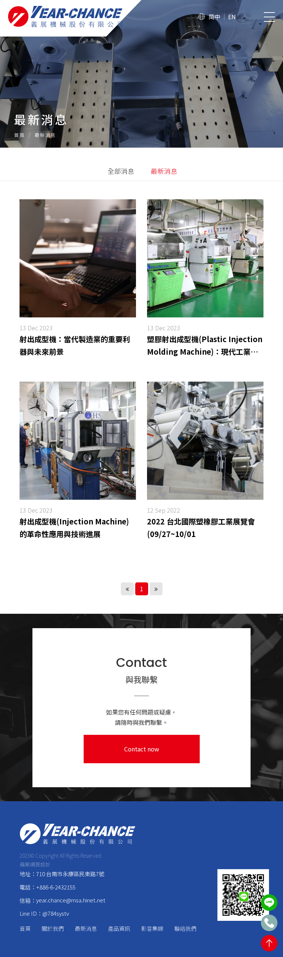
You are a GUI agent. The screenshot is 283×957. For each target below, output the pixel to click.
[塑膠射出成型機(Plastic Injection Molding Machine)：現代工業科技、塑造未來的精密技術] (205, 281)
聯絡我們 (185, 928)
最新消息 (164, 171)
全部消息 (121, 171)
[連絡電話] (269, 923)
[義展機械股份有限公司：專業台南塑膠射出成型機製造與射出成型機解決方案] (77, 833)
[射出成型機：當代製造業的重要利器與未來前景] (78, 281)
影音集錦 (152, 928)
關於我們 (53, 928)
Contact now (141, 748)
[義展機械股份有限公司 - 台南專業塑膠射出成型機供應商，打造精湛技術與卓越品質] (79, 16)
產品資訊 (119, 928)
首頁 (19, 134)
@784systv (55, 913)
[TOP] (269, 943)
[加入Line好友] (269, 902)
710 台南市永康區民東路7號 (70, 874)
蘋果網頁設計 (35, 864)
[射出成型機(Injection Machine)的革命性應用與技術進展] (78, 463)
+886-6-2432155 (56, 887)
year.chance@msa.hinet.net (70, 900)
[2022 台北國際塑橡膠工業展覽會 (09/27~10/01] (205, 463)
